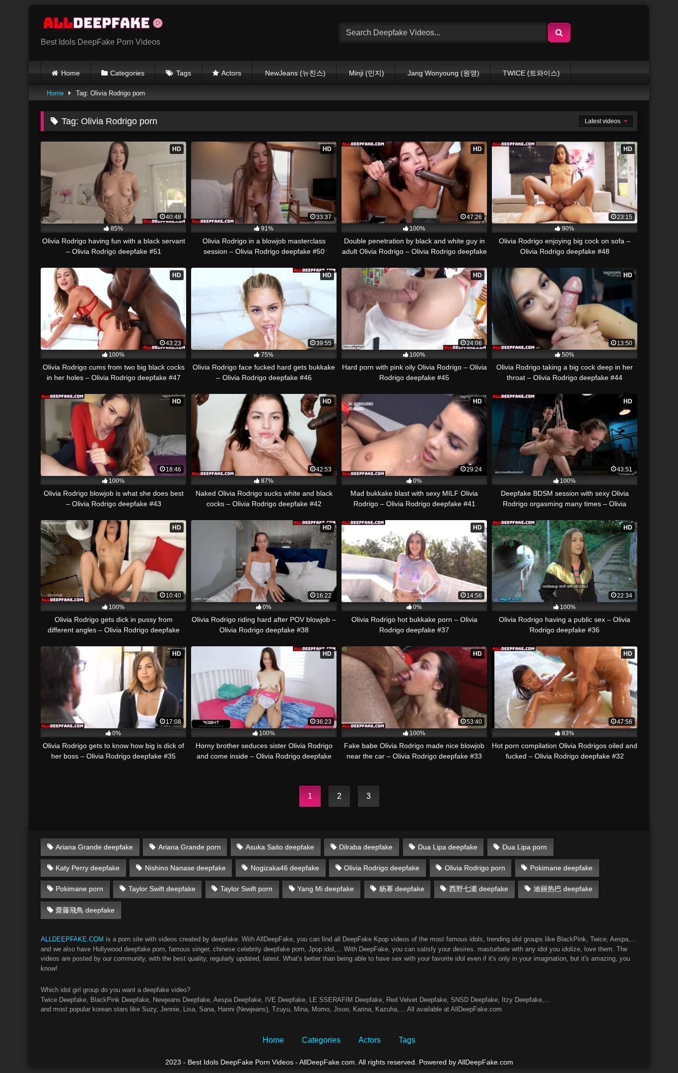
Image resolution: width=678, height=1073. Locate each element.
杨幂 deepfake (401, 889)
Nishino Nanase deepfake (185, 868)
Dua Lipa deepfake (447, 847)
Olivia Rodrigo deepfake (381, 868)
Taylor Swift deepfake (162, 889)
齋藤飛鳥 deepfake (85, 910)
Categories (127, 73)
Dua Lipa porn (524, 847)
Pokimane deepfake (561, 868)
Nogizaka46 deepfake (285, 868)
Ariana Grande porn (189, 847)
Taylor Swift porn (246, 889)
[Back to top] (647, 1043)
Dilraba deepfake (366, 847)
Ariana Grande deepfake (94, 847)
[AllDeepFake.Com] (108, 24)
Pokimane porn (79, 889)
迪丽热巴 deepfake (563, 889)
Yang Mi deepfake (325, 889)
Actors (231, 73)
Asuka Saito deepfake (280, 847)
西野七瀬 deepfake (478, 889)
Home (70, 73)
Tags (183, 73)
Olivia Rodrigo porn (475, 868)
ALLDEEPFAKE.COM (72, 939)
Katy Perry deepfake (88, 868)
